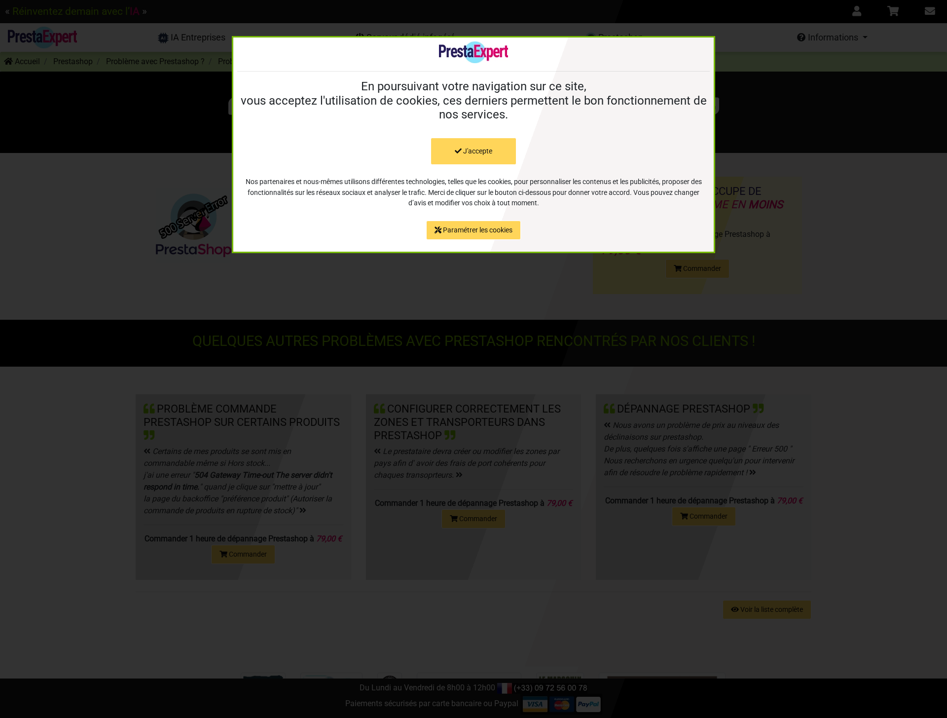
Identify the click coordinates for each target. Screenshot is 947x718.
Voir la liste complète (771, 609)
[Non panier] (893, 11)
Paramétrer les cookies (476, 230)
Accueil (26, 61)
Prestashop (73, 61)
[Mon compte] (856, 11)
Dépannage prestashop (683, 408)
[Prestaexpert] (42, 37)
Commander (701, 268)
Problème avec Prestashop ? (155, 61)
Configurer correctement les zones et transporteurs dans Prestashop (467, 422)
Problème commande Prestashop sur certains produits (242, 415)
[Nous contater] (930, 11)
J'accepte (477, 151)
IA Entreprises (197, 37)
